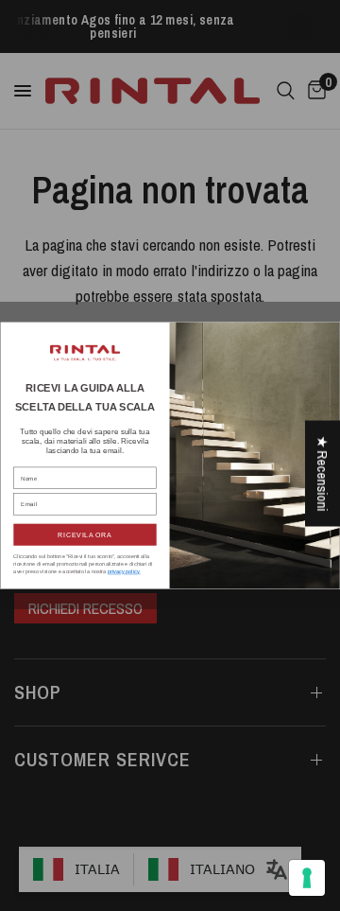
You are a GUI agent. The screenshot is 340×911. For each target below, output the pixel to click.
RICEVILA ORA (84, 534)
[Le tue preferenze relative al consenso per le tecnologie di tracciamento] (307, 878)
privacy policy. (124, 571)
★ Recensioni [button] (322, 473)
